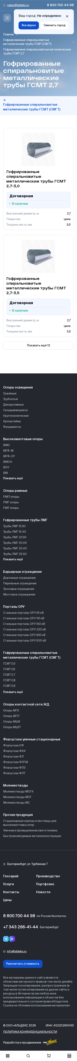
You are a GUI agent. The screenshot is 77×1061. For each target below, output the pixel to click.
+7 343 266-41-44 (20, 927)
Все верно (29, 25)
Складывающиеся (15, 410)
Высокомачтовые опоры (23, 439)
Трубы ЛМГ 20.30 (14, 537)
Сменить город (54, 25)
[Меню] (7, 18)
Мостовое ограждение (19, 594)
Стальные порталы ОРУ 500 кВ (24, 640)
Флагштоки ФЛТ (14, 773)
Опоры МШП (12, 727)
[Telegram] (6, 939)
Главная (8, 34)
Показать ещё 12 (38, 345)
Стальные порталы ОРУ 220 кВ (24, 629)
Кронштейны (12, 421)
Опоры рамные (15, 491)
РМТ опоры (11, 508)
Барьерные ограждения (22, 572)
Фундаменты (12, 427)
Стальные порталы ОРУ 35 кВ (23, 613)
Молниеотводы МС (16, 802)
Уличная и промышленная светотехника (30, 830)
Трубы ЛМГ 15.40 (14, 531)
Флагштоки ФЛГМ (15, 762)
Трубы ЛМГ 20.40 (15, 543)
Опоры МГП (11, 716)
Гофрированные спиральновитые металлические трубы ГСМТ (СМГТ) (27, 42)
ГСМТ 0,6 (9, 669)
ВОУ (6, 467)
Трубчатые (10, 399)
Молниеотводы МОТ (17, 797)
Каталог (7, 1056)
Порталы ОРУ (14, 607)
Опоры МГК (11, 710)
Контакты (11, 892)
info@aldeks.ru (16, 951)
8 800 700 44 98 (60, 5)
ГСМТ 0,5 (9, 663)
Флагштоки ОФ (13, 745)
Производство (48, 876)
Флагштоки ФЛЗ (14, 767)
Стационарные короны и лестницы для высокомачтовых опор (29, 823)
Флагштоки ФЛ (13, 756)
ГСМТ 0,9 (9, 686)
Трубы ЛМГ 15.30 (14, 526)
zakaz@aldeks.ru (18, 5)
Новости (43, 892)
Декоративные (13, 404)
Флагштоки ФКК (14, 751)
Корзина (48, 1056)
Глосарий (10, 876)
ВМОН (7, 462)
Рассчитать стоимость (22, 963)
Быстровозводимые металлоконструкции (32, 836)
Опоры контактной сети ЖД (26, 704)
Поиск (28, 1056)
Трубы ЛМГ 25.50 (15, 554)
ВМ (5, 473)
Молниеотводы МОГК (18, 791)
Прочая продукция (18, 815)
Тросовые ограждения (18, 589)
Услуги (8, 884)
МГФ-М (8, 450)
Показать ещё (13, 478)
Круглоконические (16, 416)
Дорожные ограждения (19, 578)
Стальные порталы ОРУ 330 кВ (24, 635)
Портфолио (45, 884)
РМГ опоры (11, 502)
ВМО (6, 445)
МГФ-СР (9, 456)
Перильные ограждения (19, 583)
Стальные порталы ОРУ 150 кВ (24, 624)
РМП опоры (11, 497)
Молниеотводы (15, 785)
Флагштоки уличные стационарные (31, 739)
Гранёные (10, 393)
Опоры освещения (18, 387)
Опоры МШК (11, 721)
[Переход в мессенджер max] (12, 939)
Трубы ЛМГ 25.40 (15, 548)
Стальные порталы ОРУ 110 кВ (23, 618)
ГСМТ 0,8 (9, 680)
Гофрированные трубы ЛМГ (25, 520)
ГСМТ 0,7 (9, 675)
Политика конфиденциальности (30, 1032)
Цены (7, 900)
